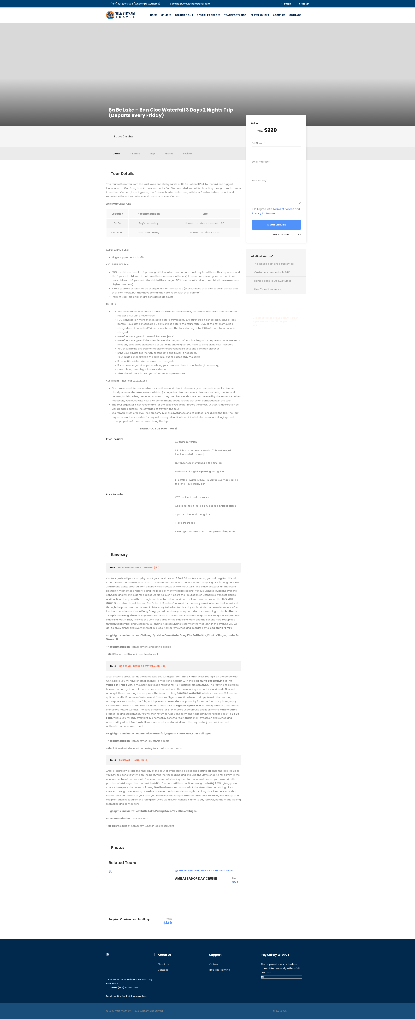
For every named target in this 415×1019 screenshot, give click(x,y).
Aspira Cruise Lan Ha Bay (129, 919)
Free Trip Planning (219, 969)
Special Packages (208, 15)
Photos (169, 153)
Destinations (184, 15)
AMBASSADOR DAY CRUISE (196, 878)
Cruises (166, 15)
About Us (279, 15)
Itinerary (135, 153)
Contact (295, 15)
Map (152, 153)
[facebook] (259, 3)
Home (153, 15)
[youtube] (265, 3)
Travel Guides (259, 15)
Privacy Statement (264, 213)
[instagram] (270, 3)
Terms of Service (283, 209)
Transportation (235, 15)
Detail (116, 153)
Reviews (188, 153)
